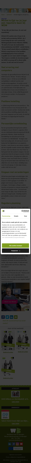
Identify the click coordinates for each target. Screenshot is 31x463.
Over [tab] (25, 216)
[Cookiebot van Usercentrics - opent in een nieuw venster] (22, 211)
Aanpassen (14, 250)
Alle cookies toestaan (15, 245)
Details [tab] (16, 216)
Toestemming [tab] (6, 216)
